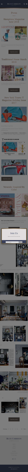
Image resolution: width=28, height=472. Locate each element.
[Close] (27, 228)
